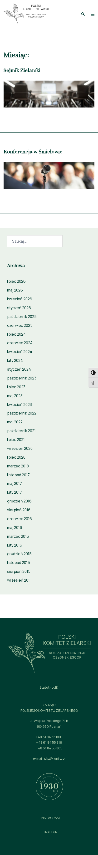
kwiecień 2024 (19, 351)
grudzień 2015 (19, 553)
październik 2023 (21, 378)
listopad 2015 (18, 562)
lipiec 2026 (16, 281)
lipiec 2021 (16, 439)
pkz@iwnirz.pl (54, 758)
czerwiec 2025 (20, 325)
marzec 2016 (18, 536)
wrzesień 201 (18, 580)
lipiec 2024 (16, 334)
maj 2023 (15, 395)
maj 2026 (15, 290)
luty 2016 (14, 545)
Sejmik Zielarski (22, 70)
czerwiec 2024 (20, 342)
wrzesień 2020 (20, 448)
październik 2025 (22, 316)
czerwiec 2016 (19, 518)
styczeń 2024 (19, 369)
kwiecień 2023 (19, 404)
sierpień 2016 (18, 509)
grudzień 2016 (19, 501)
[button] (83, 14)
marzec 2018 (18, 466)
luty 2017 (14, 492)
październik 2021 (21, 430)
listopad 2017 (18, 474)
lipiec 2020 (16, 457)
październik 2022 (21, 413)
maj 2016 (14, 527)
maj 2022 (15, 422)
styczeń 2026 (19, 307)
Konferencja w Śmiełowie (33, 151)
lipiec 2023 (16, 386)
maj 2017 (14, 483)
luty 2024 (15, 360)
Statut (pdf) (49, 687)
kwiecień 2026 (19, 299)
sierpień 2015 (18, 571)
